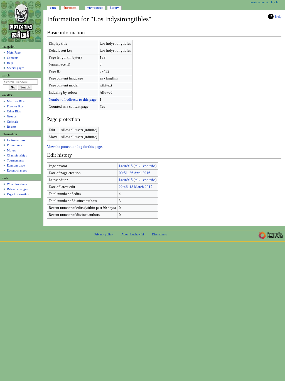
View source (95, 7)
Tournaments (15, 160)
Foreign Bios (15, 106)
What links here (17, 184)
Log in (275, 2)
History (114, 7)
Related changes (17, 189)
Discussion (70, 7)
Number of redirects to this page (73, 100)
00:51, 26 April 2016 (134, 173)
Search (6, 75)
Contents (12, 57)
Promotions (14, 145)
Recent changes (17, 170)
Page (53, 7)
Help (278, 16)
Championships (17, 155)
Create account (259, 2)
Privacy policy (103, 234)
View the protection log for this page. (75, 147)
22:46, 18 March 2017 (136, 187)
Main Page (14, 52)
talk (138, 166)
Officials (12, 121)
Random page (16, 165)
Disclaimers (159, 234)
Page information (18, 194)
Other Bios (14, 111)
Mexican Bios (15, 101)
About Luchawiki (132, 234)
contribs (149, 166)
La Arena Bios (16, 140)
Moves (11, 150)
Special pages (15, 67)
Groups (11, 116)
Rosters (11, 126)
